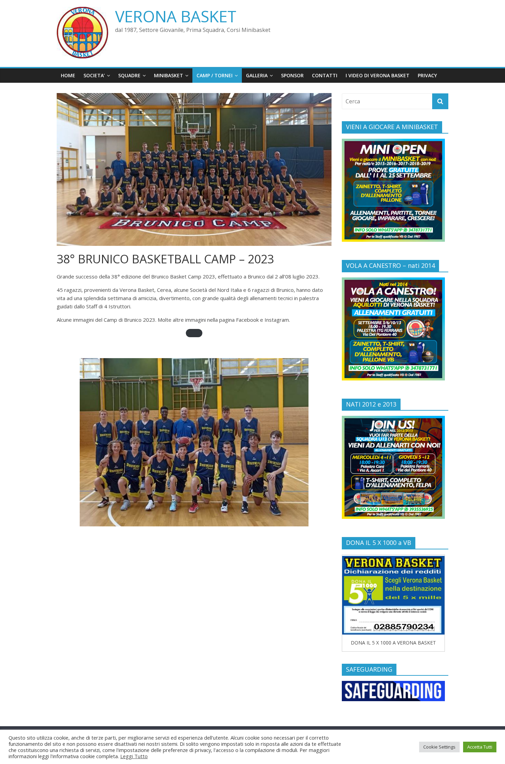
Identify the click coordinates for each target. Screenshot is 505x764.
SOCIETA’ (94, 75)
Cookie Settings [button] (439, 747)
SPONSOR (292, 75)
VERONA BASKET (175, 16)
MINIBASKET (168, 75)
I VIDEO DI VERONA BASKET (377, 75)
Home (68, 75)
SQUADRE (129, 75)
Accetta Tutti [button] (479, 747)
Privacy (427, 75)
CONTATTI (324, 75)
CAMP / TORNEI (215, 75)
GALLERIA (257, 75)
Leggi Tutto (134, 756)
